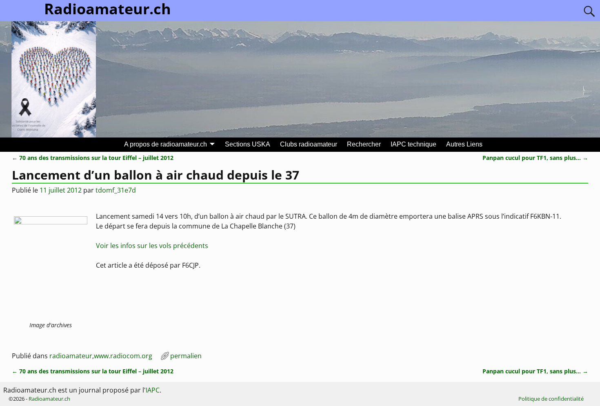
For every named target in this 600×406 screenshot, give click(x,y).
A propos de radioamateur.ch (165, 144)
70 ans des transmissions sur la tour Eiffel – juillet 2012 (92, 158)
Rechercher (364, 144)
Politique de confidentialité (551, 398)
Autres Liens (464, 144)
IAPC (153, 390)
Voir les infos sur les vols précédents (152, 245)
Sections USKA (247, 144)
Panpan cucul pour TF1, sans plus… (535, 158)
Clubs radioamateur (308, 144)
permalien (186, 355)
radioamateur (70, 355)
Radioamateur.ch (49, 398)
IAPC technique (413, 144)
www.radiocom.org (123, 355)
